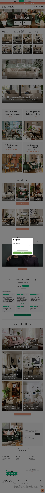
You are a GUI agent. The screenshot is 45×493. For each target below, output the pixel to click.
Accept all (22, 252)
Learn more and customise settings (22, 250)
